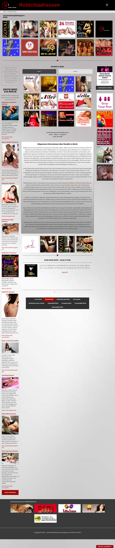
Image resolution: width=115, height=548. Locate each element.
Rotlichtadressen (39, 5)
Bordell (67, 185)
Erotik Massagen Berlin (63, 299)
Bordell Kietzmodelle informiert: (7, 220)
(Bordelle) (81, 216)
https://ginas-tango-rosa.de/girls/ (7, 137)
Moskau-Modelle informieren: (10, 142)
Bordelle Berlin (49, 299)
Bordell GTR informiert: (8, 292)
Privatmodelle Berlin (80, 303)
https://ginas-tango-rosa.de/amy (7, 487)
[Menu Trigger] (107, 5)
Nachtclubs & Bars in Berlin (36, 303)
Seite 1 (39, 71)
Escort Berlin (76, 299)
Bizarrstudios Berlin (57, 307)
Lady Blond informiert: (8, 375)
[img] (11, 29)
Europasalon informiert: (8, 183)
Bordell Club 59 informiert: (9, 253)
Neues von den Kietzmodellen (10, 341)
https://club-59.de (7, 288)
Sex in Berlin (38, 299)
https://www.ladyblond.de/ (9, 410)
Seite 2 (75, 71)
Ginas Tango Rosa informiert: (10, 451)
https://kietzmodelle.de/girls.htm (10, 179)
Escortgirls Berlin (66, 303)
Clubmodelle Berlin (53, 303)
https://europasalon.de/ (8, 216)
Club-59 (65, 272)
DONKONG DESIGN (75, 532)
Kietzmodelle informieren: (9, 414)
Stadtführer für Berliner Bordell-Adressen (80, 183)
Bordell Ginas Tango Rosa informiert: (9, 103)
